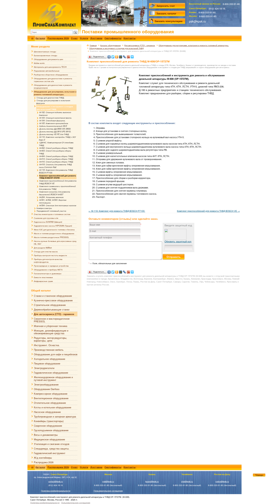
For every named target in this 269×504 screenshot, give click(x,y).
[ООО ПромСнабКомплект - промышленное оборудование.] (54, 15)
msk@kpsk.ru (108, 481)
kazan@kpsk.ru (152, 481)
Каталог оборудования (110, 45)
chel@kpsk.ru (187, 481)
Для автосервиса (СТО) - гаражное (139, 45)
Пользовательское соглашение (108, 490)
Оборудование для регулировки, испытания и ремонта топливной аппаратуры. (194, 45)
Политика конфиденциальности (55, 490)
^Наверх (259, 475)
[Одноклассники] (117, 56)
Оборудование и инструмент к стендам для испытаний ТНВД (116, 48)
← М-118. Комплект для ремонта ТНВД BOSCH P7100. (117, 210)
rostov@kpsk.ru (222, 481)
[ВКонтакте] (109, 56)
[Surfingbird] (132, 56)
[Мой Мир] (121, 56)
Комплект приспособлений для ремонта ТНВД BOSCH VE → (208, 210)
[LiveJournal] (124, 56)
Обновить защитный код (178, 241)
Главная (93, 45)
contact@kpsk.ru (55, 481)
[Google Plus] (128, 56)
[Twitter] (113, 56)
